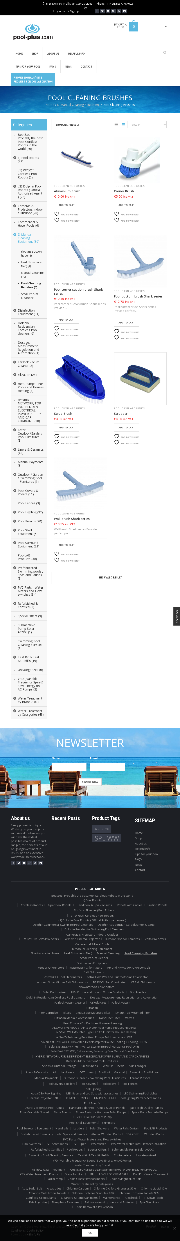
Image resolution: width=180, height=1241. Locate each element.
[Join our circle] (113, 11)
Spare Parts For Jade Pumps (150, 1112)
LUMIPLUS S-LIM (103, 1098)
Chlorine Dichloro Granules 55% (115, 1188)
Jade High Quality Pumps (146, 1108)
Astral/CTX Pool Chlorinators (63, 977)
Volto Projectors (155, 939)
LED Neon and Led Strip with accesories (92, 1093)
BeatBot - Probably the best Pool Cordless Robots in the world (92, 896)
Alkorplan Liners (63, 1072)
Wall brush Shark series (72, 519)
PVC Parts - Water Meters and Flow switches (92, 1139)
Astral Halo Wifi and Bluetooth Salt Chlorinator (117, 977)
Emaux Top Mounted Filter (132, 1013)
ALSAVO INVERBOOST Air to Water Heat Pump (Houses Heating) (94, 1028)
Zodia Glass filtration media (86, 1179)
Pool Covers (88, 1084)
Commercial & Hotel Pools (92, 944)
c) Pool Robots (92, 900)
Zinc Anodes (138, 992)
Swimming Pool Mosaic (145, 1072)
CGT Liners (86, 1072)
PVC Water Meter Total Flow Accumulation (138, 1144)
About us (141, 843)
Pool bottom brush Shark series (138, 296)
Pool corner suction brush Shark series (78, 292)
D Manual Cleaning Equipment (78, 105)
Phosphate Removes (65, 1202)
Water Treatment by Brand (92, 1165)
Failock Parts (98, 1002)
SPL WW (107, 838)
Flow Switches (31, 1144)
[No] (174, 1228)
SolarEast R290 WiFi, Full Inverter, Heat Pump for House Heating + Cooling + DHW (94, 1042)
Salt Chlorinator (94, 972)
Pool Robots (75, 1149)
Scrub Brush (63, 414)
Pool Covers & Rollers (61, 1084)
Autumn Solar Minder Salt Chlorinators (62, 982)
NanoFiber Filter (109, 1018)
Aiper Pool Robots (60, 905)
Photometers (122, 1155)
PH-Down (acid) (153, 1198)
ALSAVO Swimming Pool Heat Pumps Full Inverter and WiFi (94, 1037)
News (138, 864)
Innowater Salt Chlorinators (96, 987)
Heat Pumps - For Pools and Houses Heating (92, 1023)
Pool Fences (130, 1084)
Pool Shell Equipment (83, 1123)
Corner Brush (124, 191)
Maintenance (111, 1198)
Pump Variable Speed (34, 1112)
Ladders (79, 1128)
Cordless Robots (32, 905)
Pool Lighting (92, 1089)
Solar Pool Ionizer (54, 992)
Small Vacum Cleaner (94, 958)
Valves (129, 1018)
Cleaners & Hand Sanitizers (79, 1198)
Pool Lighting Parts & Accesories (140, 1098)
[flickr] (24, 863)
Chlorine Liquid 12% (154, 1188)
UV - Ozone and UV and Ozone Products (97, 992)
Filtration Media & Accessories (74, 1018)
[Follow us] (102, 11)
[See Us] (108, 11)
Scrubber (121, 414)
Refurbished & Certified (46, 1149)
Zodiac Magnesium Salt (125, 1179)
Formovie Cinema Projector (82, 939)
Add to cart (67, 205)
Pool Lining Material (112, 1072)
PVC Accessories (57, 1144)
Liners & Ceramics (37, 1072)
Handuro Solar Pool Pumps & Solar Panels (97, 1108)
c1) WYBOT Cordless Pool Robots (92, 916)
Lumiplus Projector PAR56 (44, 1098)
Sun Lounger (137, 1066)
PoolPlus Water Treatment (150, 1174)
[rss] (35, 863)
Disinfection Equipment (92, 963)
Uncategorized (146, 1155)
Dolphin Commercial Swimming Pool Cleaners (63, 925)
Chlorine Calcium (78, 1188)
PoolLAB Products (155, 1128)
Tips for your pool (146, 854)
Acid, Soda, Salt (32, 1188)
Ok (90, 1232)
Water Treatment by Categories (92, 1184)
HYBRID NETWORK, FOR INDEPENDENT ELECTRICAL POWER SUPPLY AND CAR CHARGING (92, 1056)
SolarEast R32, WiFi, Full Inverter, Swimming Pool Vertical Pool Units (94, 1051)
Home (49, 105)
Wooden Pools (154, 1134)
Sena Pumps (62, 1112)
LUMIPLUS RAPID (77, 1098)
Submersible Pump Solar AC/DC (133, 1149)
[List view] (116, 125)
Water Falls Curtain (126, 1128)
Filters (67, 1013)
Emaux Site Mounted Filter (93, 1013)
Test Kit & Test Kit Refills (94, 1155)
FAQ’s (138, 859)
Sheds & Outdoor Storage (59, 1066)
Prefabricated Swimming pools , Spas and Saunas (54, 1134)
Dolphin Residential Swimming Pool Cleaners (94, 929)
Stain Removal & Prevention (94, 1207)
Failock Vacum (121, 1002)
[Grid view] (123, 125)
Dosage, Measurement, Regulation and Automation (124, 997)
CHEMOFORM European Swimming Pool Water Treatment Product (113, 1169)
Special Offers (97, 1149)
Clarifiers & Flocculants (41, 1198)
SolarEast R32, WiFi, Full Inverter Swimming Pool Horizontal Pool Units (94, 1046)
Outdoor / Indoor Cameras (122, 939)
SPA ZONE (132, 1134)
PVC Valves (98, 1144)
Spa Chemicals (149, 1202)
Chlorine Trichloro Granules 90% (93, 1193)
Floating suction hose (45, 953)
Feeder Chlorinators (51, 967)
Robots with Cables (129, 905)
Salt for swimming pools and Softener (110, 1202)
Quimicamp (55, 1179)
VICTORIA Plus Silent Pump (94, 1117)
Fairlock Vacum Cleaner (69, 1002)
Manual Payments (46, 1078)
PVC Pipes (79, 1144)
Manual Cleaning (108, 953)
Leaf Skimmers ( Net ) (78, 953)
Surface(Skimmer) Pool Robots (94, 910)
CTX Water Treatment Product (39, 1174)
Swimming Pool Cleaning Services (51, 1155)
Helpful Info (143, 849)
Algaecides (54, 1188)
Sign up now (90, 782)
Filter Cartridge (48, 1013)
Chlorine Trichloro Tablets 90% (139, 1193)
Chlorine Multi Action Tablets (48, 1193)
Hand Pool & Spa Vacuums (94, 905)
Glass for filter (74, 1174)
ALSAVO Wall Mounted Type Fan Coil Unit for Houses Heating (96, 1032)
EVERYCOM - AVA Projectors (41, 939)
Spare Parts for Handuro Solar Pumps (101, 1112)
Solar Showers (99, 1128)
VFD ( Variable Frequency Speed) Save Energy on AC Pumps (92, 1160)
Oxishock (131, 1198)
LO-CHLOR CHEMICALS (113, 1174)
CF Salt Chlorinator (143, 982)
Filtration (92, 1008)
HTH (91, 1174)
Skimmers (108, 1123)
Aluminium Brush (67, 191)
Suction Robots (157, 905)
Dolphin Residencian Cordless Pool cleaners (55, 997)
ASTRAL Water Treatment (48, 1169)
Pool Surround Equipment (34, 1128)
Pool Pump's (92, 1103)
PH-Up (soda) (38, 1202)
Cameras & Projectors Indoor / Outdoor (92, 934)
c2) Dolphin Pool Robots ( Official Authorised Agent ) (92, 920)
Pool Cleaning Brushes (69, 185)
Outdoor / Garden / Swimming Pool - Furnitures (95, 1078)
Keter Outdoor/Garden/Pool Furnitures (92, 1061)
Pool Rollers (109, 1084)
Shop (138, 838)
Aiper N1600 (102, 829)
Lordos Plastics (140, 1078)
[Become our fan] (97, 11)
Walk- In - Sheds (113, 1066)
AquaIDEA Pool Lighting (46, 1093)
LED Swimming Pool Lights (140, 1093)
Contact (140, 870)
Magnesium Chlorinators (86, 967)
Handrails (62, 1128)
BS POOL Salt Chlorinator (109, 982)
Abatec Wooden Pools (106, 1134)
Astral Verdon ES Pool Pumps (44, 1108)
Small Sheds (89, 1066)
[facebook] (13, 863)
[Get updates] (119, 11)
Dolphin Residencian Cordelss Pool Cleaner (127, 925)
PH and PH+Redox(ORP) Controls (129, 967)
